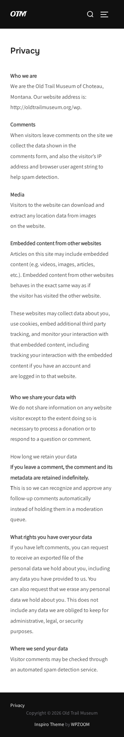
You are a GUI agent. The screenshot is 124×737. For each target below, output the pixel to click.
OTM (18, 14)
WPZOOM (80, 724)
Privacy (17, 705)
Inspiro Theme (49, 724)
